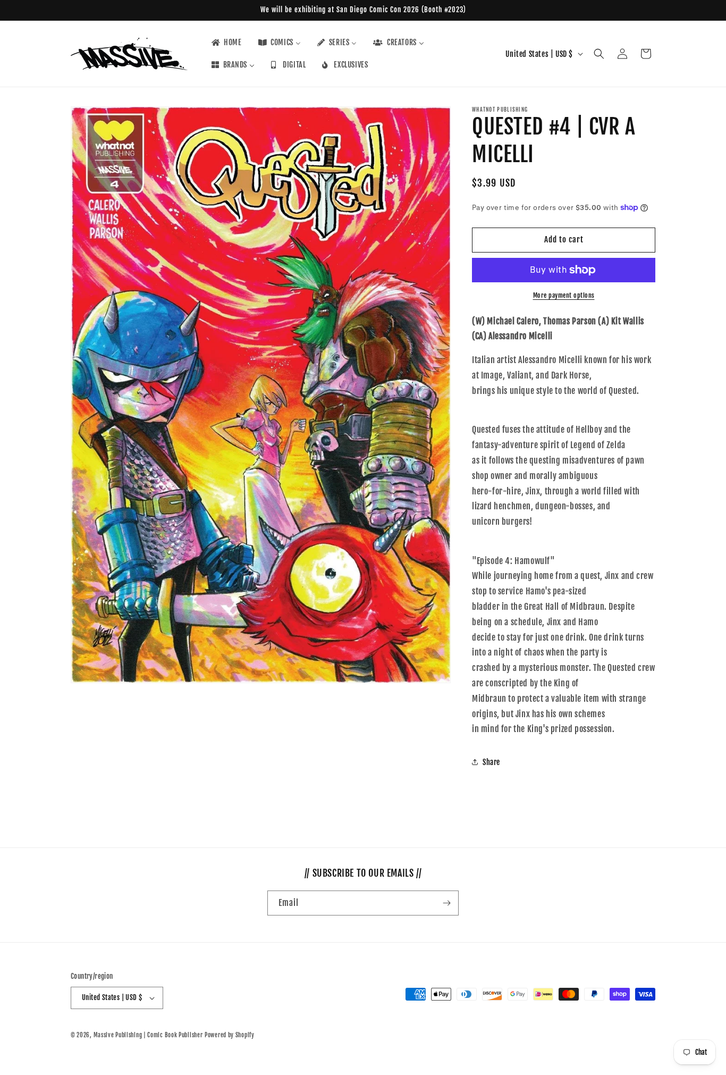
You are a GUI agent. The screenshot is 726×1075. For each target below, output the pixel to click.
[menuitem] (225, 42)
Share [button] (491, 762)
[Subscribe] (446, 903)
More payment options (564, 295)
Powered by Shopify (230, 1035)
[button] (599, 53)
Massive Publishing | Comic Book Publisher (148, 1035)
